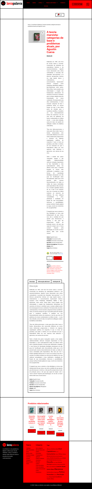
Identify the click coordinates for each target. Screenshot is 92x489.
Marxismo (49, 271)
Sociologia (49, 273)
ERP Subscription (30, 450)
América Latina (59, 267)
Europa (50, 460)
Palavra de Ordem (51, 2)
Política (61, 472)
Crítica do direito (40, 465)
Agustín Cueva (52, 267)
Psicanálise (38, 453)
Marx (52, 469)
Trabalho (49, 478)
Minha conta (29, 453)
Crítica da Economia (40, 468)
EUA (48, 460)
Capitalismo (51, 451)
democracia (50, 456)
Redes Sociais (29, 462)
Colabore (62, 2)
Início (28, 2)
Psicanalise (50, 474)
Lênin (49, 469)
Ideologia (49, 464)
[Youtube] (81, 4)
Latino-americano (58, 270)
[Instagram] (73, 4)
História (60, 462)
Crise (56, 454)
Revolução (60, 474)
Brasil (60, 449)
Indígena (52, 270)
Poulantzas (57, 271)
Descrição (32, 281)
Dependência (58, 268)
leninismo (54, 466)
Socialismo (58, 477)
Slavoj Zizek (52, 477)
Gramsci (48, 270)
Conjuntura (38, 472)
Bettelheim (52, 268)
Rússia (48, 476)
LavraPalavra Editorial (36, 24)
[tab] (32, 281)
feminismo (59, 460)
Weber (53, 273)
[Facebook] (76, 4)
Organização (56, 472)
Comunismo (51, 454)
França (54, 462)
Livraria (46, 6)
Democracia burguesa (57, 456)
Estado (64, 458)
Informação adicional (44, 281)
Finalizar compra (30, 455)
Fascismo (55, 460)
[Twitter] (78, 4)
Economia (56, 458)
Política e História (40, 458)
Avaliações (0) (56, 281)
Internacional (60, 464)
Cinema (57, 451)
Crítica (40, 2)
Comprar (57, 258)
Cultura (37, 463)
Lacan (50, 466)
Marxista (53, 271)
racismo (55, 474)
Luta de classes (60, 466)
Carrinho (28, 456)
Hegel (56, 462)
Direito (52, 458)
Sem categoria (39, 448)
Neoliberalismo (50, 472)
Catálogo (28, 448)
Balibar (48, 268)
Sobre (34, 2)
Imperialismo (54, 464)
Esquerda (60, 458)
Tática (52, 478)
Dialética (48, 458)
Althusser (49, 449)
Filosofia (38, 462)
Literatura (38, 460)
